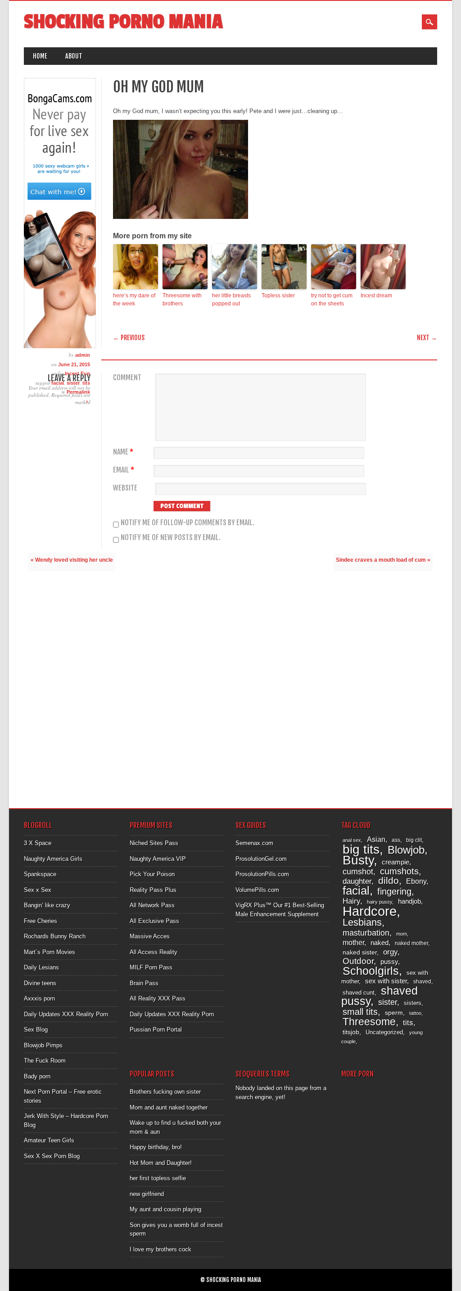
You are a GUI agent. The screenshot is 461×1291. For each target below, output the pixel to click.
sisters (412, 1003)
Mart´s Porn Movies (49, 952)
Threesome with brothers (182, 299)
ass (396, 840)
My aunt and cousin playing (165, 1209)
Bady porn (37, 1076)
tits (408, 1022)
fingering (394, 891)
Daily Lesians (41, 967)
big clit (414, 840)
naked (380, 942)
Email (123, 470)
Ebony (416, 881)
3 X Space (37, 843)
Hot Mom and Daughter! (161, 1162)
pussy (389, 961)
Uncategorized (384, 1032)
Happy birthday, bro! (156, 1147)
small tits (360, 1012)
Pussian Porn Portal (156, 1029)
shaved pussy (379, 996)
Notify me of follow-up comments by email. (187, 522)
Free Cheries (40, 921)
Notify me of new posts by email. (171, 537)
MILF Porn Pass (151, 967)
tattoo (415, 1013)
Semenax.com (254, 843)
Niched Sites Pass (154, 843)
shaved (422, 981)
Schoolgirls (371, 971)
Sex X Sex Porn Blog (52, 1156)
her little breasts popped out (231, 299)
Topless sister (278, 295)
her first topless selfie (158, 1178)
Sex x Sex (37, 889)
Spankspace (40, 874)
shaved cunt (359, 992)
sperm (394, 1012)
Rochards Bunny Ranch (55, 936)
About (73, 56)
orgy (390, 952)
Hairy (351, 901)
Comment (127, 377)
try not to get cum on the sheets (332, 299)
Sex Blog (36, 1029)
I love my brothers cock (160, 1249)
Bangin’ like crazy (47, 905)
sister (387, 1002)
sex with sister (386, 981)
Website (125, 488)
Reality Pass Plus (153, 889)
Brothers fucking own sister (165, 1091)
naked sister (360, 952)
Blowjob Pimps (43, 1045)
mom (401, 933)
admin (82, 355)
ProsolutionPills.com (262, 874)
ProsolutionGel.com (261, 858)
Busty (358, 860)
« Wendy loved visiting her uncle (72, 560)
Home (40, 56)
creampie (395, 862)
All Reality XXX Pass (157, 998)
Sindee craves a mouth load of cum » (383, 560)
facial (356, 890)
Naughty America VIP (158, 858)
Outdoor (358, 961)
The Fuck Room (45, 1060)
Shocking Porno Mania (123, 22)
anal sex (352, 840)
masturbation (366, 932)
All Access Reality (153, 952)
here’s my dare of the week (134, 299)
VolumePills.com (257, 889)
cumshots (399, 871)
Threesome (369, 1021)
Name (123, 452)
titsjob (351, 1032)
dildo (388, 880)
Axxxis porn (39, 998)
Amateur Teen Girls (49, 1140)
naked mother (411, 943)
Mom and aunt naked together (169, 1107)
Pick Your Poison (152, 874)
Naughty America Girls (53, 858)
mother (353, 942)
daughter (357, 881)
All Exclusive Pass (154, 921)
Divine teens (40, 983)
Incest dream (376, 295)
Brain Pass (144, 983)
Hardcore (370, 911)
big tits (361, 849)
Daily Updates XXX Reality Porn (66, 1014)
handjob (409, 901)
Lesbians (362, 922)
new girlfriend (147, 1194)
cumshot (358, 871)
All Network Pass (152, 905)
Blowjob (406, 850)
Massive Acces (150, 936)
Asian (376, 839)
